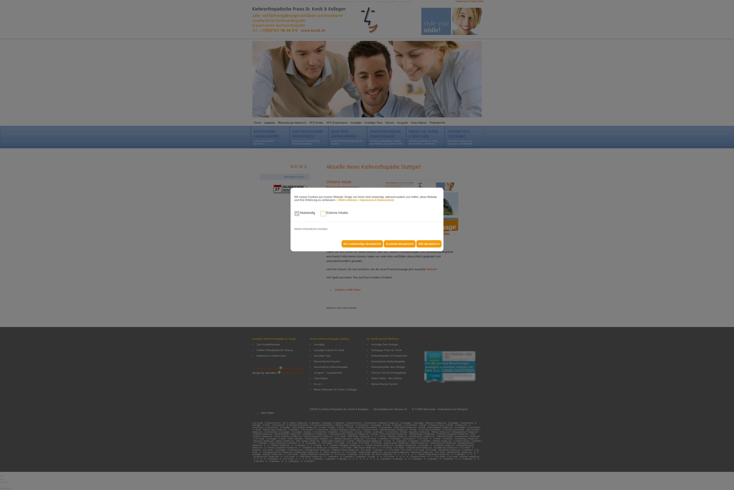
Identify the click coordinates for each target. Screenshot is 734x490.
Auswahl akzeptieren (400, 243)
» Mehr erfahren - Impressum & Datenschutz (365, 199)
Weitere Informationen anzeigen (311, 229)
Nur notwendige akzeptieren (362, 243)
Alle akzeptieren (429, 243)
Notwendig (307, 213)
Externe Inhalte (337, 213)
